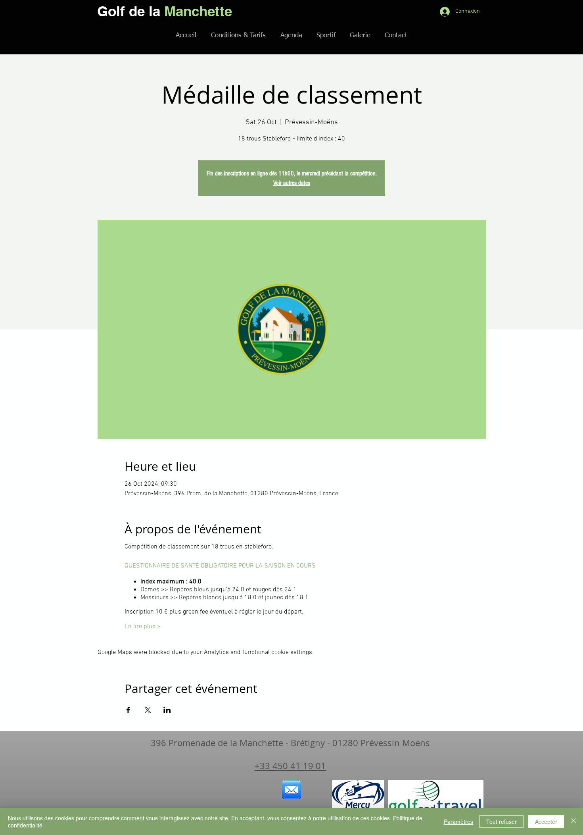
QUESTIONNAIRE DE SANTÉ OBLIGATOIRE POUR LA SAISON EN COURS (220, 566)
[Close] (573, 821)
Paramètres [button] (458, 821)
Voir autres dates (291, 183)
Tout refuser (501, 821)
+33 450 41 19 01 (290, 766)
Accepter (546, 821)
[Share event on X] (148, 710)
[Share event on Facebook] (128, 710)
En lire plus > (143, 627)
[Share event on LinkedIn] (167, 710)
